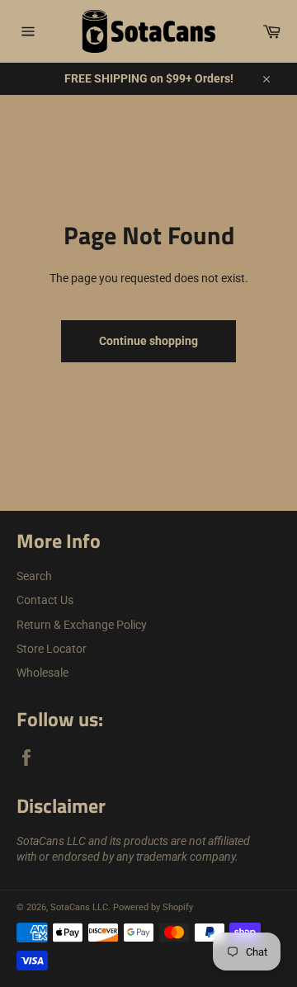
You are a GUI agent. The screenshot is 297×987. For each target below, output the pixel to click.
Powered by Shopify (153, 907)
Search (34, 576)
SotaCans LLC (79, 907)
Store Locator (51, 648)
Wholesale (42, 672)
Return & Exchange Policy (81, 624)
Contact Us (44, 600)
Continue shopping (148, 340)
